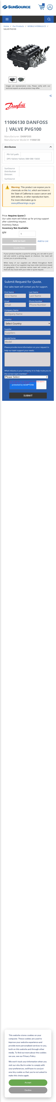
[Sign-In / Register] (50, 7)
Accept (28, 1082)
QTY (4, 232)
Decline (28, 1090)
